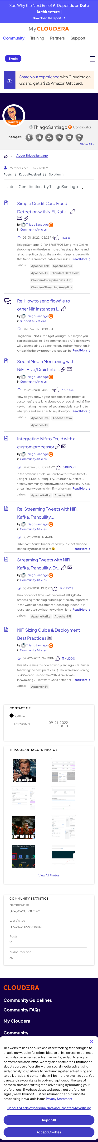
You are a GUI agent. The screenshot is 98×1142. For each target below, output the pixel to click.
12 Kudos (66, 588)
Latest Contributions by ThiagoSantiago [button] (42, 186)
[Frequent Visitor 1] (49, 137)
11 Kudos (68, 658)
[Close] (91, 1041)
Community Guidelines (28, 1000)
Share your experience (39, 76)
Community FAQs (22, 1009)
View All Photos (49, 875)
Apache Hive (40, 418)
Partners (57, 37)
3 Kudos (68, 390)
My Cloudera (17, 1021)
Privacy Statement (59, 1099)
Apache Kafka (62, 266)
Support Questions (33, 321)
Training (37, 37)
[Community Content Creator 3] (29, 137)
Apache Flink (40, 266)
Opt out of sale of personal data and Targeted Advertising (49, 1108)
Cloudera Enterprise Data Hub (51, 280)
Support (78, 37)
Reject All (49, 1120)
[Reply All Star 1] (59, 137)
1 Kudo (67, 238)
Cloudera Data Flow (65, 273)
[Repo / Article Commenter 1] (69, 137)
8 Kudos (69, 467)
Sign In (13, 58)
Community (13, 37)
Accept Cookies (49, 1132)
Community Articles (33, 229)
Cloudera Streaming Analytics (51, 287)
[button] (28, 769)
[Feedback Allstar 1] (39, 137)
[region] (49, 1088)
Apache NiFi (39, 273)
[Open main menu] (92, 59)
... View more (80, 259)
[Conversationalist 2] (79, 137)
